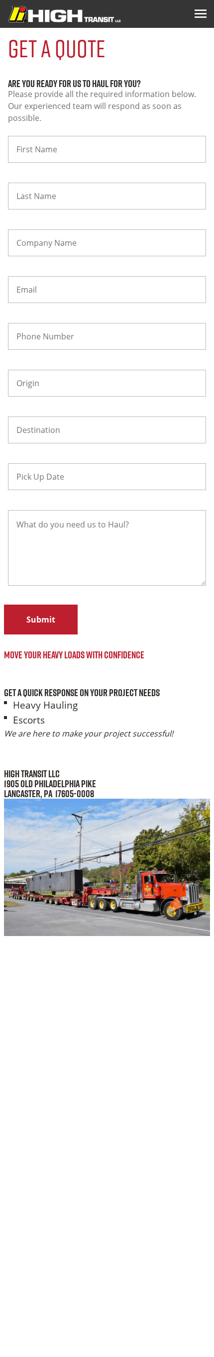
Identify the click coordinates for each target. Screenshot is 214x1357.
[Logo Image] (64, 14)
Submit (40, 619)
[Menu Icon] (201, 14)
